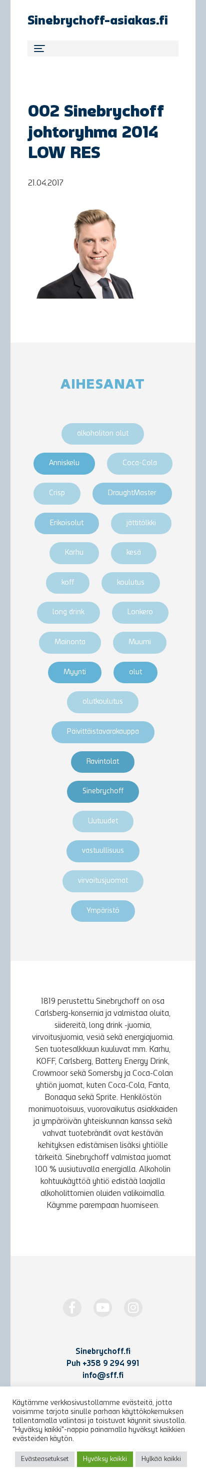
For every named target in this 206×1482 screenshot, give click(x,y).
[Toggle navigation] (103, 49)
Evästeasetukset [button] (44, 1459)
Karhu (74, 553)
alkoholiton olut (102, 434)
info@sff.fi (103, 1376)
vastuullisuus (103, 851)
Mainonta (70, 642)
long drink (68, 612)
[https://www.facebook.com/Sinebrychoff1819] (72, 1307)
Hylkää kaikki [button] (161, 1459)
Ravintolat (102, 762)
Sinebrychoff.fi (103, 1352)
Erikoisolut (67, 523)
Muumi (139, 642)
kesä (133, 553)
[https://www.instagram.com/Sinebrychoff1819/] (133, 1307)
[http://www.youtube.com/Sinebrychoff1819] (103, 1307)
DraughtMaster (132, 493)
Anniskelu (64, 463)
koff (68, 583)
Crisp (57, 493)
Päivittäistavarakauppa (103, 732)
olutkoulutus (102, 702)
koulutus (130, 583)
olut (135, 672)
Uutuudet (103, 821)
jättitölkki (141, 523)
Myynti (75, 672)
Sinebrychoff (103, 791)
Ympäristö (103, 911)
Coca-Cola (139, 463)
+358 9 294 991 (110, 1364)
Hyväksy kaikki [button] (105, 1459)
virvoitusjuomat (103, 881)
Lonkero (140, 612)
